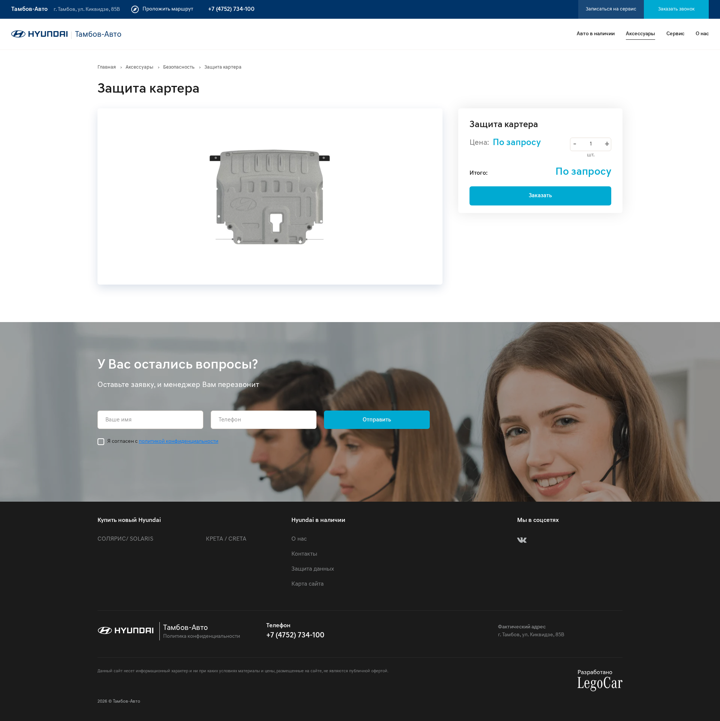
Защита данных (312, 569)
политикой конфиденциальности (178, 441)
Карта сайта (307, 584)
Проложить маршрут (167, 9)
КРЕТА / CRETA (226, 539)
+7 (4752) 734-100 (231, 9)
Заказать (540, 196)
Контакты (304, 554)
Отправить (377, 420)
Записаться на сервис (611, 9)
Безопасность (179, 67)
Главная (107, 67)
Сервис (675, 34)
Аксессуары (640, 34)
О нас (702, 34)
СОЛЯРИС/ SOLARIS (125, 539)
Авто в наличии (596, 34)
